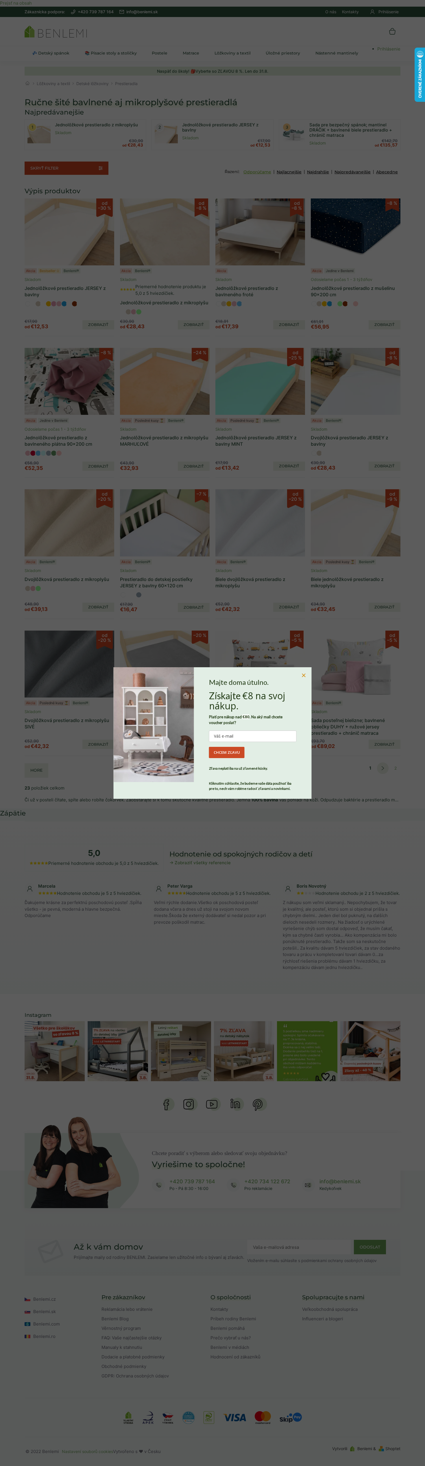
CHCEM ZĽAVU (227, 752)
